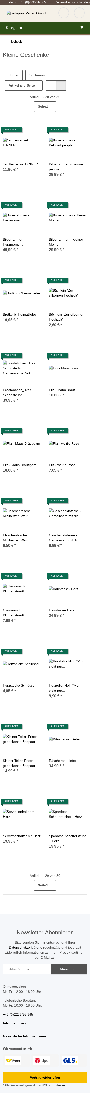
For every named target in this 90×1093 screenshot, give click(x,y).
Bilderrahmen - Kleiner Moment (66, 241)
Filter (14, 75)
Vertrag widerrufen (45, 1077)
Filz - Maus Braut (62, 390)
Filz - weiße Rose (62, 465)
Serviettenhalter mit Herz (22, 836)
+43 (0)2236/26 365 (18, 1014)
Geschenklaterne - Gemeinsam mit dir (63, 537)
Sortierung (38, 75)
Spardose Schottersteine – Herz (67, 838)
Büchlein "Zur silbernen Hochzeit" (66, 317)
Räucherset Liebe (62, 760)
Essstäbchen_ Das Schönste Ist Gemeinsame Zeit (17, 392)
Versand (61, 1085)
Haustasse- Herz (61, 610)
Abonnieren (69, 969)
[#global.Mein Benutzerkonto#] (63, 13)
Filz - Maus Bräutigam (19, 465)
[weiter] (83, 107)
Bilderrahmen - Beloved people (67, 166)
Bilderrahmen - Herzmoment (14, 241)
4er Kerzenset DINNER (20, 164)
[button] (51, 85)
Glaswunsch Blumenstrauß (13, 612)
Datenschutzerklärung (25, 947)
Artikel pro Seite (22, 85)
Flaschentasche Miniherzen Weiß (16, 537)
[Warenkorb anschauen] (79, 13)
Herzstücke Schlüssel (19, 685)
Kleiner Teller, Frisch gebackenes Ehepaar (19, 763)
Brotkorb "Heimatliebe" (20, 314)
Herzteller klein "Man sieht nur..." (64, 688)
